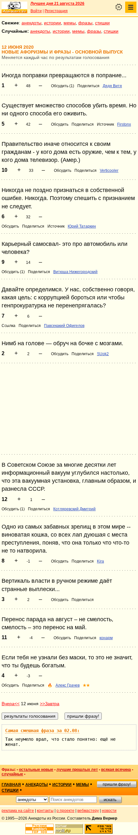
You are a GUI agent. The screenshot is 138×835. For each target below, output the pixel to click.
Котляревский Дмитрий (74, 509)
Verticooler (109, 170)
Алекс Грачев (68, 685)
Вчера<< (11, 703)
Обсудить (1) (62, 86)
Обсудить (59, 124)
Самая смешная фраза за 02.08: (42, 730)
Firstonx (124, 124)
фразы (85, 22)
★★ (86, 685)
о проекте (65, 810)
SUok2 (103, 354)
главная (11, 784)
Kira (100, 561)
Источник (105, 124)
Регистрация (56, 11)
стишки (102, 22)
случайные (12, 774)
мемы (70, 22)
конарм (106, 638)
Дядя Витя (112, 86)
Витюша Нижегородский (75, 272)
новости (109, 810)
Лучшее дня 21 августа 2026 (57, 3)
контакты (45, 810)
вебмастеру (88, 810)
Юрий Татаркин (82, 226)
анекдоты (31, 22)
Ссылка (8, 325)
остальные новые (36, 769)
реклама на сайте (18, 810)
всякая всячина (116, 769)
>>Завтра (49, 703)
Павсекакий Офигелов (64, 325)
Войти (36, 11)
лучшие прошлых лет (77, 769)
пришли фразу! (117, 784)
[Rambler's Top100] (39, 829)
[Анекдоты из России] (14, 7)
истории (52, 22)
